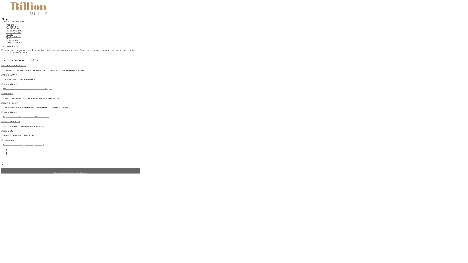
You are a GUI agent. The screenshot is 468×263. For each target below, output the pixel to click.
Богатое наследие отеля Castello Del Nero (18, 135)
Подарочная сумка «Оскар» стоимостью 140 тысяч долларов (26, 117)
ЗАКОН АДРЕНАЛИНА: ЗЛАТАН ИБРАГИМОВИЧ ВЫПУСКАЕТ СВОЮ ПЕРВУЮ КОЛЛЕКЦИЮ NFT (37, 107)
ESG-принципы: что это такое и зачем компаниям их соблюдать (27, 89)
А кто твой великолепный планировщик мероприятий (23, 126)
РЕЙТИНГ (35, 60)
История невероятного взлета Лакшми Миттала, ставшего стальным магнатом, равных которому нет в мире (44, 70)
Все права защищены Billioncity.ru (70, 172)
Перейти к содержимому (13, 21)
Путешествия (12, 28)
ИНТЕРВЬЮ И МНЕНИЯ (13, 60)
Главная (10, 24)
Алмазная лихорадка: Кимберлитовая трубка (20, 79)
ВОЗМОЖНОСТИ (14, 42)
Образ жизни (12, 26)
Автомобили (12, 40)
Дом (8, 38)
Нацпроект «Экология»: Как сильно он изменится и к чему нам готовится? (31, 98)
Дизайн (9, 34)
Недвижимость (13, 36)
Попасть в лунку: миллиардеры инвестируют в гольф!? (23, 145)
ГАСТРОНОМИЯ (13, 32)
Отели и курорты (14, 30)
